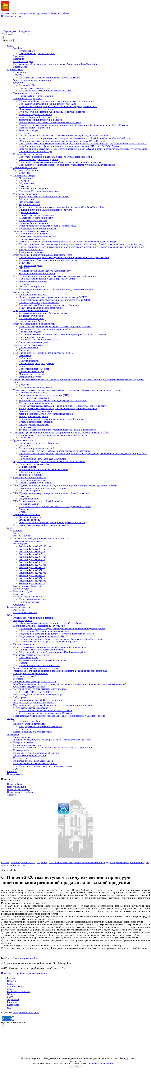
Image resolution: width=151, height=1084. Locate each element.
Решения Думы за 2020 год (32, 567)
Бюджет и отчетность (29, 204)
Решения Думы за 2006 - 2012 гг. (35, 546)
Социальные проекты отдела (33, 342)
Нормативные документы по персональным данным (45, 766)
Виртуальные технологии (26, 1012)
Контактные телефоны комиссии (35, 411)
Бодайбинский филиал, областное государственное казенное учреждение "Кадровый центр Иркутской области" (69, 684)
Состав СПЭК (26, 437)
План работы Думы (23, 591)
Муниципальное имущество (33, 281)
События (11, 794)
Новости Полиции (16, 787)
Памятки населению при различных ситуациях (42, 488)
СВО (15, 769)
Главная (5, 862)
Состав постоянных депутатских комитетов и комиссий (41, 538)
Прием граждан (21, 750)
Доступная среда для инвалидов (29, 686)
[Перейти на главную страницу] (7, 21)
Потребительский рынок (31, 318)
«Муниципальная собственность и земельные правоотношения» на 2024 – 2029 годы (62, 141)
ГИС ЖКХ (24, 268)
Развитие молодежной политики (35, 114)
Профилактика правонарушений (35, 387)
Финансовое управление (25, 194)
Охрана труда (25, 445)
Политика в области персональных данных (35, 763)
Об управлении (27, 183)
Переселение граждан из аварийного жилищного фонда (41, 525)
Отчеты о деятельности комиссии (36, 422)
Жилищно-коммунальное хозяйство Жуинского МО (45, 270)
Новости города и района (20, 792)
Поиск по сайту (15, 774)
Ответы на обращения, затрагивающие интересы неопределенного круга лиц (52, 739)
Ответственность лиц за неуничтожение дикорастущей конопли (51, 419)
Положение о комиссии (25, 612)
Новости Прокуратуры (18, 789)
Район (10, 45)
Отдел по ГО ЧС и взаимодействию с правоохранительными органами (49, 461)
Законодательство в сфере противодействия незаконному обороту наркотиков (58, 408)
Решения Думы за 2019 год (32, 565)
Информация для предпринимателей (37, 228)
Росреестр (18, 678)
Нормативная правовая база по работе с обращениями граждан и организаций (52, 747)
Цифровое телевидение (30, 265)
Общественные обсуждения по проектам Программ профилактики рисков (56, 633)
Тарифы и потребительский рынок (30, 310)
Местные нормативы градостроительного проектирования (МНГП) (53, 297)
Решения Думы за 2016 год (32, 557)
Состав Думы (20, 533)
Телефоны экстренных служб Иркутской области (38, 700)
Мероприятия (26, 178)
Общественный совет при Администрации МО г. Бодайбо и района (53, 652)
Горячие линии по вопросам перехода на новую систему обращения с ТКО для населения (64, 257)
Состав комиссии (27, 427)
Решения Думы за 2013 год (32, 549)
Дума (9, 527)
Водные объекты (27, 467)
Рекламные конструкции (31, 286)
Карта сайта (13, 1004)
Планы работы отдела (30, 331)
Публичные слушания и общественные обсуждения (39, 625)
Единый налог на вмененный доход (37, 215)
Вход (9, 1007)
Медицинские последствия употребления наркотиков (46, 414)
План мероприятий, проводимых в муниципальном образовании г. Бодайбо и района (56, 64)
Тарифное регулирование (32, 316)
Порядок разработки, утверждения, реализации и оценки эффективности (56, 101)
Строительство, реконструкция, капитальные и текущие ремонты (52, 112)
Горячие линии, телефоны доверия (36, 363)
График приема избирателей (27, 586)
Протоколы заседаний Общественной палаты (42, 649)
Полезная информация (30, 490)
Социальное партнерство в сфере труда (38, 443)
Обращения (13, 734)
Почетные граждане (23, 61)
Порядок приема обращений (27, 745)
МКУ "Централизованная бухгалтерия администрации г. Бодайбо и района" (51, 493)
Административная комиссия (28, 345)
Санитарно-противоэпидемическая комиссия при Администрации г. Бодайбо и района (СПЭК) (61, 432)
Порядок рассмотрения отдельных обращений (36, 753)
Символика (18, 56)
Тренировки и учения (30, 474)
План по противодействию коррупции (38, 159)
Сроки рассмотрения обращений (29, 755)
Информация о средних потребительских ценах (43, 313)
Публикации (25, 358)
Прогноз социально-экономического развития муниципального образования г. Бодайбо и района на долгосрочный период (81, 244)
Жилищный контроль (30, 517)
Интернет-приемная (23, 742)
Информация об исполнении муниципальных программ (47, 104)
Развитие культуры (28, 130)
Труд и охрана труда (23, 440)
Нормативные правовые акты (34, 369)
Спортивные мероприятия (32, 337)
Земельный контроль (29, 520)
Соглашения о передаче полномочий (37, 236)
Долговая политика (28, 212)
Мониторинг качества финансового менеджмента (44, 196)
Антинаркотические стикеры (33, 392)
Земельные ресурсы (29, 284)
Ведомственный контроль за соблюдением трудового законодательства (54, 451)
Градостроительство (23, 292)
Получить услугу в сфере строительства (39, 302)
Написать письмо (22, 737)
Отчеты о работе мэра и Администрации (33, 618)
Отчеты (23, 366)
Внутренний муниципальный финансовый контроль (45, 210)
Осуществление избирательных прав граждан (36, 668)
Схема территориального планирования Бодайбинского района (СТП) (54, 300)
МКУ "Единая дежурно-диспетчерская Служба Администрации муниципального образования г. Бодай (65, 485)
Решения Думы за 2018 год (32, 562)
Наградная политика (23, 644)
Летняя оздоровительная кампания (30, 708)
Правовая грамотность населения (35, 482)
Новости (17, 530)
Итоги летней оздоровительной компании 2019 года (45, 713)
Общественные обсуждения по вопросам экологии (44, 631)
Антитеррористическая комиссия (29, 477)
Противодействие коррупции (28, 154)
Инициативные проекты (31, 252)
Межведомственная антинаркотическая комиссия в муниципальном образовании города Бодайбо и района (67, 390)
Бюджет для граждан (29, 202)
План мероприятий (28, 657)
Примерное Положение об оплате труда (39, 191)
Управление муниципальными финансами (40, 119)
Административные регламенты (29, 724)
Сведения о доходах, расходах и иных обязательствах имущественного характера (60, 162)
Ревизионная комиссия (18, 607)
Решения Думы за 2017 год (32, 559)
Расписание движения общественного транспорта (38, 694)
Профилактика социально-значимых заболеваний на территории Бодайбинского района (63, 135)
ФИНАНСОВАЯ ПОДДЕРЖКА (35, 692)
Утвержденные (26, 729)
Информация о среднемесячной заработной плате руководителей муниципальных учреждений (67, 165)
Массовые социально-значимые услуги (32, 731)
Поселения (18, 59)
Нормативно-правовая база (32, 599)
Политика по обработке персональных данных (24, 973)
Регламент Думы (21, 535)
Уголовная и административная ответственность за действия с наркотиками (57, 429)
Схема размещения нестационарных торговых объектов (47, 278)
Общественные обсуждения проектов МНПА (42, 636)
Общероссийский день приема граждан (33, 761)
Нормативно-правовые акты (33, 294)
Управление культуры (24, 175)
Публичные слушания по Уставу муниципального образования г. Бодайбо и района (61, 639)
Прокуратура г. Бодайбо (25, 676)
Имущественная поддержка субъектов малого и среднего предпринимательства (53, 705)
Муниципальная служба (25, 167)
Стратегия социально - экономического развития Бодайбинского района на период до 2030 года (67, 241)
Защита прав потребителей (32, 321)
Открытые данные (22, 620)
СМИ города (19, 697)
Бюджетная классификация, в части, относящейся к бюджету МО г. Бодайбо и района (62, 207)
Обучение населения (29, 472)
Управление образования (25, 170)
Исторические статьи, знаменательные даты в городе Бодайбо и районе (55, 506)
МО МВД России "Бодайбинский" (30, 673)
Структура (18, 74)
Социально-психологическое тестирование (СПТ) (44, 395)
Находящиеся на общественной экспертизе (40, 726)
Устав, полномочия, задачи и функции (32, 80)
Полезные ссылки (22, 758)
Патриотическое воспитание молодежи (38, 339)
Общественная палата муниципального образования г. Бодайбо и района (49, 647)
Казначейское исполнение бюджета (36, 218)
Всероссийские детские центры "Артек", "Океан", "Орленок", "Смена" (55, 326)
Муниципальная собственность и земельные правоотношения (50, 122)
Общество (12, 615)
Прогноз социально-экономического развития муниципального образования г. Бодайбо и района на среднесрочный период (81, 247)
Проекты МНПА (27, 85)
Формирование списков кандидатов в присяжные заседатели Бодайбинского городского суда (60, 671)
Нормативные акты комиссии (34, 398)
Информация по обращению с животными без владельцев (48, 260)
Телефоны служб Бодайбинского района (33, 702)
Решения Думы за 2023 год (32, 575)
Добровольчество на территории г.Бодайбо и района (45, 329)
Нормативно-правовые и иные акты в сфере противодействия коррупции (56, 157)
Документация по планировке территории (40, 308)
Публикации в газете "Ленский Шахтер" (39, 665)
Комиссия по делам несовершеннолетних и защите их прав (43, 353)
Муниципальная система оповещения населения (43, 469)
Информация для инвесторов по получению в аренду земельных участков (56, 289)
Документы (19, 82)
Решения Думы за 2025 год (32, 580)
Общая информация (29, 498)
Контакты (18, 594)
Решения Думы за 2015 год (32, 554)
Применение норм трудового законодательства (42, 459)
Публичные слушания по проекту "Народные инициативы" (49, 641)
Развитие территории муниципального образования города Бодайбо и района (58, 106)
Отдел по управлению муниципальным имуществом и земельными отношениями (54, 276)
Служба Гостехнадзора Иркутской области (34, 681)
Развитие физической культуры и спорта (39, 117)
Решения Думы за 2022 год (32, 573)
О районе (17, 48)
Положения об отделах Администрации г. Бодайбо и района (49, 77)
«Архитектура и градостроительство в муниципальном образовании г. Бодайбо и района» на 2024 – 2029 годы (75, 138)
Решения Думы (20, 543)
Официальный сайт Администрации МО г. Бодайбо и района (50, 623)
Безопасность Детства (30, 376)
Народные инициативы (31, 249)
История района (27, 51)
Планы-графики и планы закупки (36, 96)
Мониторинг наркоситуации (33, 416)
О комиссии (25, 355)
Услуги (10, 718)
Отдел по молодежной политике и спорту (34, 323)
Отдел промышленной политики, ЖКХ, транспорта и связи (43, 255)
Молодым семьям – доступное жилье (37, 109)
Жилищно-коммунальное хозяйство (37, 273)
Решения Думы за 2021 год (32, 570)
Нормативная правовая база (33, 220)
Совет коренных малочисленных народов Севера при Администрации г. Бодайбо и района (59, 716)
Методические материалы (32, 374)
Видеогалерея (20, 66)
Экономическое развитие (31, 239)
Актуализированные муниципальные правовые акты (46, 90)
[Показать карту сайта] (7, 26)
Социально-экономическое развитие (31, 231)
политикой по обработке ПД (102, 1063)
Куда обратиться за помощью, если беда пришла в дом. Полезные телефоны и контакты (63, 406)
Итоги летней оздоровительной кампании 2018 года (45, 710)
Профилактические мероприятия (35, 403)
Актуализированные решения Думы (31, 541)
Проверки (24, 180)
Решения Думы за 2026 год (32, 583)
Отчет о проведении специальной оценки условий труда (47, 225)
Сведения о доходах (29, 602)
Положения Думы (22, 588)
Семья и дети (25, 133)
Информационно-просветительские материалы (42, 660)
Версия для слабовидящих (17, 31)
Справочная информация (31, 371)
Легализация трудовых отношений (36, 448)
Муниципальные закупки (26, 93)
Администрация (15, 69)
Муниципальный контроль (26, 514)
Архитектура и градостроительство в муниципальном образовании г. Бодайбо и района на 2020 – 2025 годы (73, 125)
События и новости (29, 361)
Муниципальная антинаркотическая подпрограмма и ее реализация (53, 400)
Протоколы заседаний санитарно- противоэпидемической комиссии (53, 435)
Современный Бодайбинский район (37, 53)
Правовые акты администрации (35, 88)
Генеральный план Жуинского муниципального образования (49, 305)
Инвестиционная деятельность (34, 233)
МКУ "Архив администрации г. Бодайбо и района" (39, 501)
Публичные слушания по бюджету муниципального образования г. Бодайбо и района (62, 628)
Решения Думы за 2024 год (32, 578)
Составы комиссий (28, 347)
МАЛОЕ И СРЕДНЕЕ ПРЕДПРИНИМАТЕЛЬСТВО (40, 689)
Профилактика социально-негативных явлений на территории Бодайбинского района (62, 334)
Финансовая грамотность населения (31, 655)
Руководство (19, 72)
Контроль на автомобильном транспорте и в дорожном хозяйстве (52, 522)
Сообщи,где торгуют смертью (34, 424)
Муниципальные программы (27, 98)
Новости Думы (14, 784)
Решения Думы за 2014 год (32, 551)
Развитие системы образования (34, 127)
